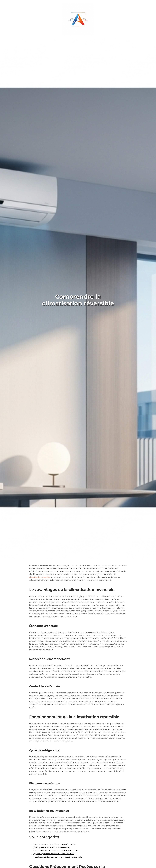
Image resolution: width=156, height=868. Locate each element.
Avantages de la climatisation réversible (51, 847)
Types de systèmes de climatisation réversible (53, 854)
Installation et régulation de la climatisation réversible (57, 857)
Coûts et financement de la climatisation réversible (56, 851)
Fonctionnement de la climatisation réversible (54, 844)
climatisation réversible (39, 577)
